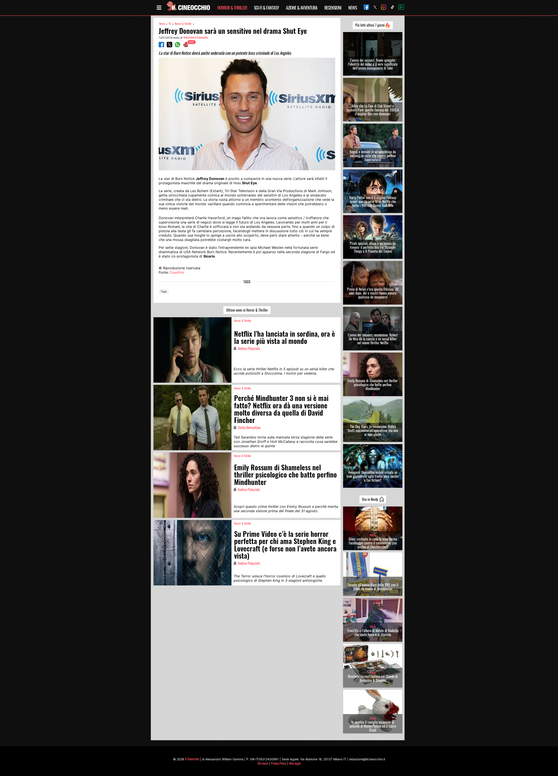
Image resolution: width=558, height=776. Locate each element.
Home (162, 24)
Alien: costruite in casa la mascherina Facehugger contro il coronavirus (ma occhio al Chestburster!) (373, 542)
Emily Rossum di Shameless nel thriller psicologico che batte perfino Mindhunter (373, 384)
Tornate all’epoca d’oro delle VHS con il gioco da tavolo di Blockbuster (372, 586)
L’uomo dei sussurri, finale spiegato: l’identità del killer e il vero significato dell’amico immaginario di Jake (373, 64)
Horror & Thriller (232, 7)
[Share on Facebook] (161, 46)
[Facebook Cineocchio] (364, 7)
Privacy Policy (278, 763)
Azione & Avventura (301, 7)
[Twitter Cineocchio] (373, 7)
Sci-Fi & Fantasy (266, 7)
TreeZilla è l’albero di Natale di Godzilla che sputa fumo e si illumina (372, 632)
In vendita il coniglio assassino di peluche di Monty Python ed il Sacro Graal (373, 726)
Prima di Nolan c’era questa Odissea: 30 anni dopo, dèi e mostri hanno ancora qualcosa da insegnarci (372, 293)
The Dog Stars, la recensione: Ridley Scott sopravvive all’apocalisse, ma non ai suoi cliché (373, 430)
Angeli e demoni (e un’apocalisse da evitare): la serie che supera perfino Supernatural (373, 155)
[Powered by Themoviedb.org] (399, 7)
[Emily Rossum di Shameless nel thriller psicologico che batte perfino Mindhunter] (192, 485)
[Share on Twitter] (169, 46)
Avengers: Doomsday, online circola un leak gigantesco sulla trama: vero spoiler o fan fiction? (373, 476)
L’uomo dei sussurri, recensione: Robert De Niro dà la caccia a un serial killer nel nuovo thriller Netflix (373, 338)
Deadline (177, 272)
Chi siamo (262, 763)
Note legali (295, 763)
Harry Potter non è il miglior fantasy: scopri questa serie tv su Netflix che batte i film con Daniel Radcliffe (372, 201)
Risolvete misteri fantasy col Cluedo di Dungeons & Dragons (373, 678)
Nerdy (373, 535)
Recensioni (332, 7)
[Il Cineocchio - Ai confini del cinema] (188, 7)
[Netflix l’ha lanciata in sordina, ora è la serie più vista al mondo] (192, 350)
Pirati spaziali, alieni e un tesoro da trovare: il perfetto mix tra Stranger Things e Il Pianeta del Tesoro (373, 247)
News (352, 7)
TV (169, 24)
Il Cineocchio (192, 759)
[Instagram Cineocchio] (382, 7)
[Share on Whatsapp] (177, 46)
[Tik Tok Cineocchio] (390, 7)
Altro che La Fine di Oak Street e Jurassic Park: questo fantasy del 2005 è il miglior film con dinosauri (373, 109)
